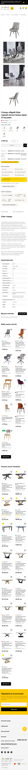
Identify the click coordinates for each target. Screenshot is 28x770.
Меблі (8, 14)
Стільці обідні (23, 14)
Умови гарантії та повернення (9, 204)
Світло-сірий (10, 130)
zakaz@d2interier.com (9, 744)
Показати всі (6, 456)
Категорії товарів (5, 721)
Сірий (17, 130)
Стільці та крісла (14, 14)
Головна (2, 14)
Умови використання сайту (6, 763)
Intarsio (13, 306)
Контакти (3, 736)
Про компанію (5, 731)
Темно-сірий (4, 130)
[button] (24, 729)
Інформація (4, 726)
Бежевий (4, 136)
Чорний (24, 130)
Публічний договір (4, 764)
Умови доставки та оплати (8, 186)
